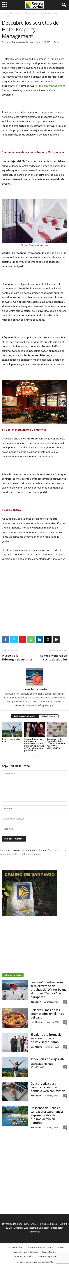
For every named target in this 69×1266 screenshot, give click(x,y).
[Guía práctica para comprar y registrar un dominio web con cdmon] (15, 1091)
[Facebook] (5, 639)
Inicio (4, 13)
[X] (14, 639)
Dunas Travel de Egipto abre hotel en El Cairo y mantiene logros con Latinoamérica (56, 743)
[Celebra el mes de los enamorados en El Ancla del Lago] (15, 1018)
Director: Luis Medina (25, 1227)
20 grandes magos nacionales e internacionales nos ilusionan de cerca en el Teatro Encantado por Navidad (34, 745)
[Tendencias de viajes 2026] (12, 729)
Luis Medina (37, 1022)
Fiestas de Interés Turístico (25, 1251)
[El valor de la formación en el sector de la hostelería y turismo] (15, 1042)
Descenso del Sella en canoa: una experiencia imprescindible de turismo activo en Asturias (47, 1115)
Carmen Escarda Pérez (42, 1063)
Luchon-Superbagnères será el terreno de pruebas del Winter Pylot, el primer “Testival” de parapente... (48, 989)
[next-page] (37, 756)
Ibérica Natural (49, 1251)
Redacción (36, 1001)
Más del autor (49, 716)
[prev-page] (32, 756)
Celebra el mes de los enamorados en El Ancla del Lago (47, 1013)
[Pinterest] (22, 639)
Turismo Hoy (15, 13)
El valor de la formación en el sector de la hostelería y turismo (47, 1038)
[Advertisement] (34, 606)
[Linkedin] (39, 639)
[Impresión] (56, 639)
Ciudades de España (23, 1256)
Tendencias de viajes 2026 (11, 740)
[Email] (48, 639)
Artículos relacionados (25, 716)
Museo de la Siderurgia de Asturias (17, 657)
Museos (60, 1247)
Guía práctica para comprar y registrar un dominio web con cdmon (48, 1087)
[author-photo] (34, 677)
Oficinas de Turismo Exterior (39, 1247)
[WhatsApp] (31, 639)
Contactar (43, 1227)
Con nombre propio (46, 1256)
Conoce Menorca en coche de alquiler (53, 657)
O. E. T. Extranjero (13, 1247)
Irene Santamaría (15, 42)
